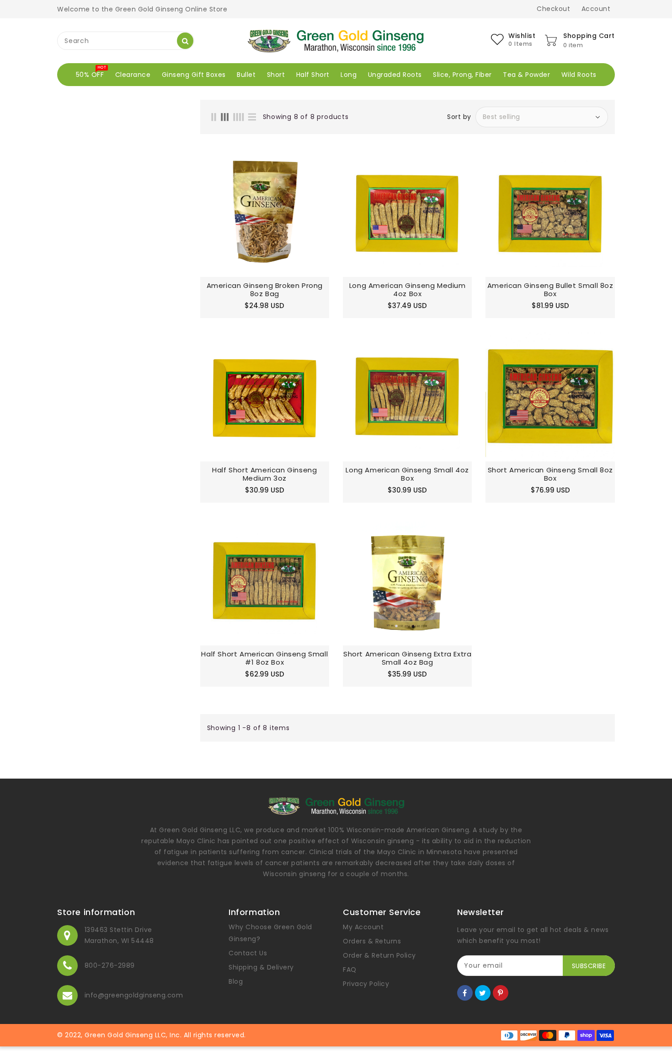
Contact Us (248, 953)
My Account (363, 927)
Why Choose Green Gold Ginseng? (270, 932)
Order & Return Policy (379, 955)
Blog (236, 981)
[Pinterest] (500, 993)
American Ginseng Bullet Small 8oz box (550, 290)
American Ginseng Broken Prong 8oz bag (265, 290)
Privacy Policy (366, 983)
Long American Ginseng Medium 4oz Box (407, 290)
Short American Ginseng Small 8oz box (550, 474)
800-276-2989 (110, 965)
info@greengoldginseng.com (134, 995)
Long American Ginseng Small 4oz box (407, 474)
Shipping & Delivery (261, 967)
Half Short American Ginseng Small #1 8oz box (264, 658)
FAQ (350, 969)
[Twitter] (483, 993)
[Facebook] (465, 993)
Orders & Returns (372, 941)
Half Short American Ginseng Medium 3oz (264, 474)
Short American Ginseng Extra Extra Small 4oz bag (407, 658)
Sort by (459, 117)
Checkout (553, 8)
